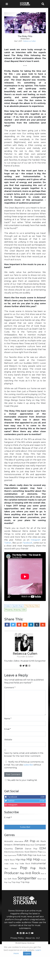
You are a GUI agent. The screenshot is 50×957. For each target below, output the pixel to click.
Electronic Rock (22, 852)
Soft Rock (12, 879)
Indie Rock (25, 863)
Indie (6, 864)
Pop (23, 868)
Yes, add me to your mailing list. (22, 780)
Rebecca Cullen (29, 41)
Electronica (9, 852)
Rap (22, 873)
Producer (11, 873)
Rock (36, 873)
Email (7, 729)
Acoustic (8, 841)
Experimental (12, 855)
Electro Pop (36, 852)
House (43, 860)
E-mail (8, 817)
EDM (42, 848)
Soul (40, 879)
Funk (44, 855)
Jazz (6, 868)
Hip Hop (33, 859)
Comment (9, 687)
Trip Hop (25, 882)
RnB (28, 873)
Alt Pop (29, 841)
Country (8, 848)
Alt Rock (41, 841)
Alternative (18, 841)
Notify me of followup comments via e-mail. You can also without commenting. (24, 765)
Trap (9, 882)
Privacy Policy (17, 938)
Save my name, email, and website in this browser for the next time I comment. (23, 754)
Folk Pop (27, 855)
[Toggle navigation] (7, 4)
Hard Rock (9, 860)
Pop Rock (38, 868)
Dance (19, 848)
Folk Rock (37, 855)
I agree (27, 953)
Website (8, 739)
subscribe (28, 765)
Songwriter (27, 878)
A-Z (38, 938)
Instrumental (38, 863)
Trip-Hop (16, 882)
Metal (14, 868)
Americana (19, 844)
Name (7, 718)
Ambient (8, 845)
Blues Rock (30, 845)
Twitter (7, 543)
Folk (19, 855)
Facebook (27, 543)
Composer (40, 844)
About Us (30, 938)
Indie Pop (14, 864)
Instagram (36, 540)
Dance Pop (31, 848)
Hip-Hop (21, 859)
